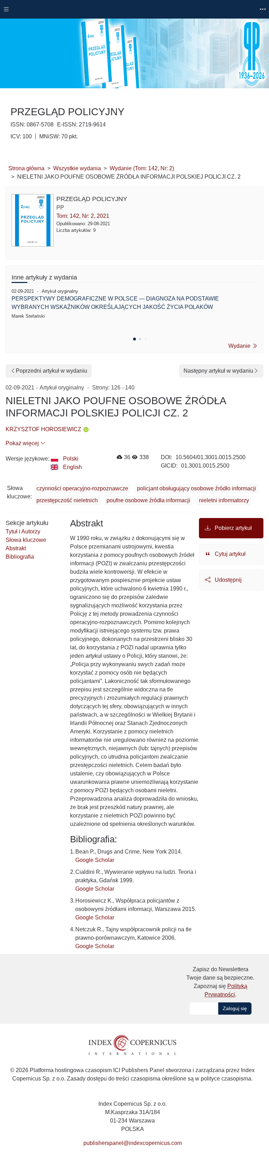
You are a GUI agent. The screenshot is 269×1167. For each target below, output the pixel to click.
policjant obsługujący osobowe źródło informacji (196, 488)
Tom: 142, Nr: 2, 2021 (82, 216)
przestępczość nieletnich (67, 500)
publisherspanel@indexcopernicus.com (132, 1143)
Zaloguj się (235, 1008)
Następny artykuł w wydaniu (218, 371)
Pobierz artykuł (232, 528)
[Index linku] (132, 1045)
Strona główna (26, 168)
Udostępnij (227, 580)
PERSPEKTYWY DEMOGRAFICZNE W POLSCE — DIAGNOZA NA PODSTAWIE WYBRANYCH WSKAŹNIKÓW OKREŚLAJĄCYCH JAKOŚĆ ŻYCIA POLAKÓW (115, 303)
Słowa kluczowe (26, 540)
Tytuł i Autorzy (23, 531)
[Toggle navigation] (6, 9)
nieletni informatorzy (224, 500)
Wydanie (240, 346)
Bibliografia (20, 557)
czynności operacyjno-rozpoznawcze (82, 488)
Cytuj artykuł (229, 554)
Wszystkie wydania (77, 168)
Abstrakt (16, 548)
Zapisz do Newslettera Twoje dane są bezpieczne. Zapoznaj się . (220, 981)
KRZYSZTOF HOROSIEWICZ (43, 429)
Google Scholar (94, 860)
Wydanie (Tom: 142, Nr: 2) (142, 168)
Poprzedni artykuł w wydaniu (51, 371)
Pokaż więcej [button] (23, 443)
